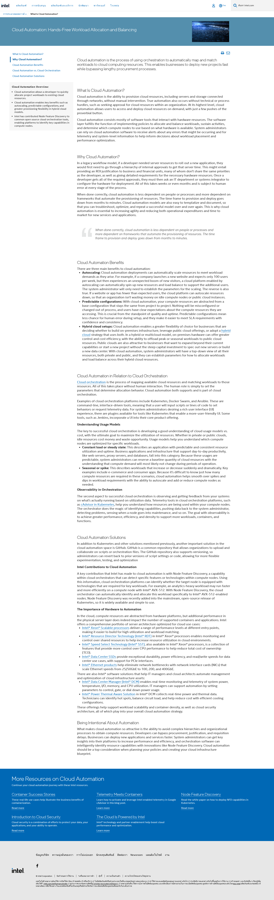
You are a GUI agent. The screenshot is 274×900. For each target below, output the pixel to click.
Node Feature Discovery (201, 794)
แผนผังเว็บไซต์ (154, 855)
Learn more (103, 808)
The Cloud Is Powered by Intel (121, 816)
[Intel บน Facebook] (37, 866)
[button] (137, 805)
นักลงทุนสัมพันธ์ (105, 855)
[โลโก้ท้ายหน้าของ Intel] (18, 870)
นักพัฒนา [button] (83, 5)
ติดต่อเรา (122, 855)
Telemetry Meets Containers (119, 794)
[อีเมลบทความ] (228, 53)
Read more (18, 808)
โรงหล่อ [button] (114, 5)
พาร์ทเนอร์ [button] (99, 5)
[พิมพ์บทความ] (222, 53)
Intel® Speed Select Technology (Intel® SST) (113, 644)
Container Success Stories (33, 794)
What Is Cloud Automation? (28, 54)
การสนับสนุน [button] (39, 5)
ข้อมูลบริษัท (42, 855)
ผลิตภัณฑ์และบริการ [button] (62, 5)
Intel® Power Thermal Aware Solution (108, 694)
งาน (167, 855)
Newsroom (136, 855)
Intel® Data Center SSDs (99, 657)
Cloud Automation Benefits (28, 65)
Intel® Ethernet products (99, 665)
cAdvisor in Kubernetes (97, 505)
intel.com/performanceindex (55, 883)
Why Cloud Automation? (27, 59)
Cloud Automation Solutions (28, 76)
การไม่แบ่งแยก (84, 855)
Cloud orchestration (91, 382)
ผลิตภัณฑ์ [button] (21, 5)
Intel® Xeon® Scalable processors (105, 628)
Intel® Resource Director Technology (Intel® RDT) (117, 636)
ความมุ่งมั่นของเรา (62, 855)
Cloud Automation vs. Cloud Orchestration (36, 70)
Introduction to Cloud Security (36, 816)
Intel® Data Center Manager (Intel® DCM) (110, 682)
